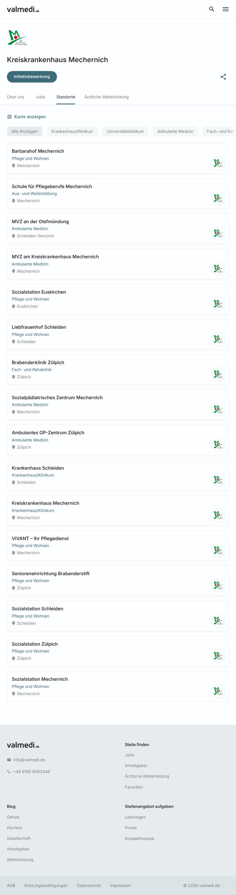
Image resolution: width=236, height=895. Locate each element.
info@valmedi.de (29, 760)
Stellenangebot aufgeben (149, 806)
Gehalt (13, 817)
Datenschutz (89, 885)
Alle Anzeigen (25, 131)
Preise (131, 827)
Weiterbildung (20, 859)
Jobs (129, 755)
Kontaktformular (140, 838)
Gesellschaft (19, 838)
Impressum (120, 885)
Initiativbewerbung (32, 76)
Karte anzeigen (30, 116)
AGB (11, 885)
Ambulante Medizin (175, 131)
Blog (11, 806)
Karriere (14, 827)
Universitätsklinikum (125, 131)
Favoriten (134, 787)
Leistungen (135, 817)
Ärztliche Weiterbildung (147, 776)
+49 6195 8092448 (31, 771)
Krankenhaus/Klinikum (72, 131)
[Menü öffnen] (226, 9)
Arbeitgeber (136, 765)
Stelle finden (137, 744)
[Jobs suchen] (212, 9)
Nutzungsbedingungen (46, 885)
